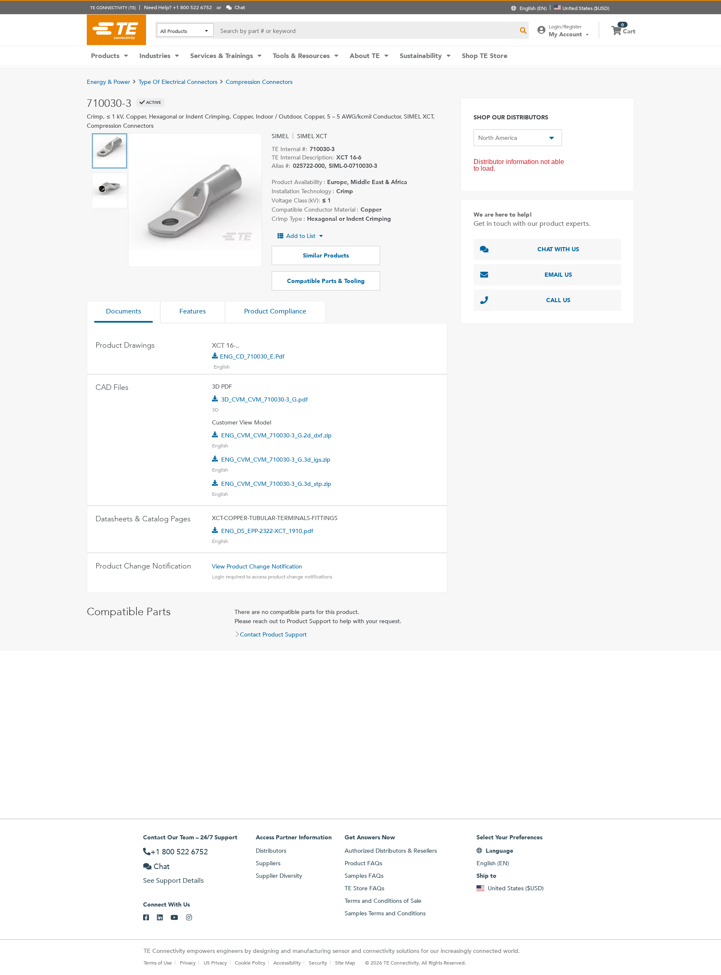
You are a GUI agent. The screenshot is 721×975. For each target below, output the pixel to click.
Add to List (301, 236)
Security (318, 962)
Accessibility (287, 962)
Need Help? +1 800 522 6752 (178, 7)
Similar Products (326, 255)
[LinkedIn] (164, 918)
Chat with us (558, 249)
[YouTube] (178, 918)
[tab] (123, 312)
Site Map (345, 962)
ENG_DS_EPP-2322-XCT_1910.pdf (267, 531)
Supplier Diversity (279, 875)
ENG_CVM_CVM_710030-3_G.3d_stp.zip (276, 484)
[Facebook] (150, 918)
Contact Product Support (273, 634)
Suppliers (268, 863)
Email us (558, 274)
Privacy (188, 962)
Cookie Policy (250, 962)
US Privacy (215, 962)
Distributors (271, 850)
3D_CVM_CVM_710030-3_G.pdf (264, 399)
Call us (558, 300)
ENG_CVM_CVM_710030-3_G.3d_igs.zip (275, 459)
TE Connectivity (116, 29)
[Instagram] (193, 918)
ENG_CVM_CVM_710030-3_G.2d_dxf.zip (276, 435)
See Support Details (173, 880)
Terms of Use (158, 962)
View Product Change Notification (257, 566)
